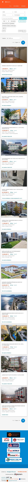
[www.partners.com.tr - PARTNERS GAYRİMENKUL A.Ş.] (18, 440)
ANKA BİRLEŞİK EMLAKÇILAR (7, 74)
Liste (4, 30)
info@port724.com (11, 471)
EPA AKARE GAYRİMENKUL (6, 105)
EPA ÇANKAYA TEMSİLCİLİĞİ (7, 136)
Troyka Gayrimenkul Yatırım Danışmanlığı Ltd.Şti (12, 198)
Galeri (20, 30)
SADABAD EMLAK (5, 414)
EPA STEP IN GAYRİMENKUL (7, 291)
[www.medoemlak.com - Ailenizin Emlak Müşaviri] (13, 460)
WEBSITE (8, 2)
